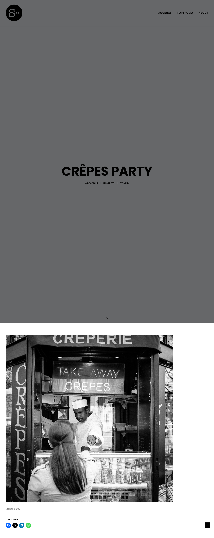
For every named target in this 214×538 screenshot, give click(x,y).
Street (110, 183)
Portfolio (185, 13)
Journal (165, 13)
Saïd (126, 183)
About (203, 13)
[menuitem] (166, 13)
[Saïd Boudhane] (14, 13)
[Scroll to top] (207, 525)
